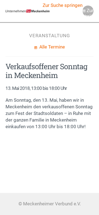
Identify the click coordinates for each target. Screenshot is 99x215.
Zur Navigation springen (88, 12)
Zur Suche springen (62, 5)
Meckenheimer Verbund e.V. (28, 11)
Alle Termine (51, 47)
